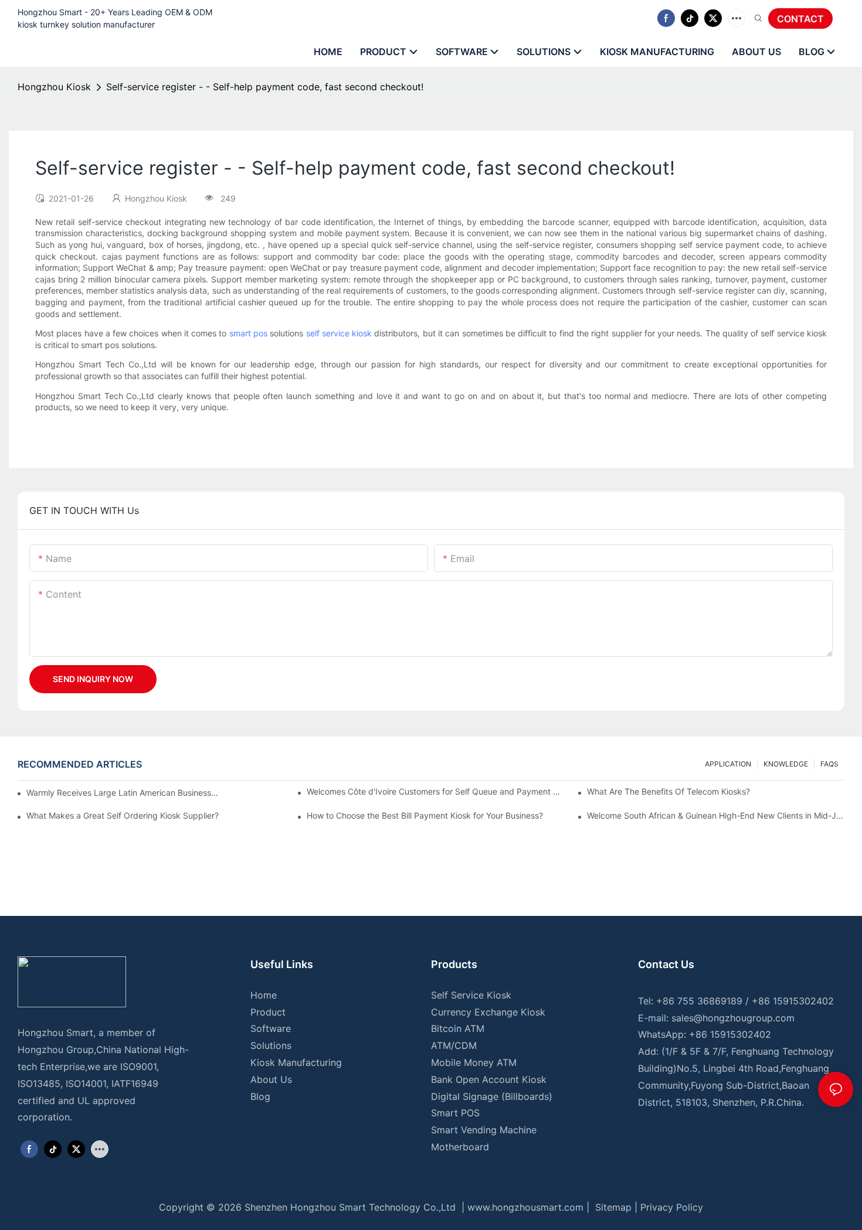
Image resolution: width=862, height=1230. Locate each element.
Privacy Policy (671, 1207)
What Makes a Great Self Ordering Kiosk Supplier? (122, 815)
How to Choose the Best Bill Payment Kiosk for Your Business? (425, 815)
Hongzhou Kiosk (54, 87)
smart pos (248, 333)
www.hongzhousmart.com (525, 1207)
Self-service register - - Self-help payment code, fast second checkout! (264, 87)
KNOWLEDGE (785, 763)
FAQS (829, 763)
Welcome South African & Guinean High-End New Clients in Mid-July (715, 815)
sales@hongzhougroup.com (733, 1018)
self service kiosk (339, 333)
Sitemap (612, 1207)
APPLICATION (728, 763)
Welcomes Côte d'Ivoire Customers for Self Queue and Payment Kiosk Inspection (435, 791)
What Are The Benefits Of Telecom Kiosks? (668, 791)
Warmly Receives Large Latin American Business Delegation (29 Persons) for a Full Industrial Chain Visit (122, 793)
